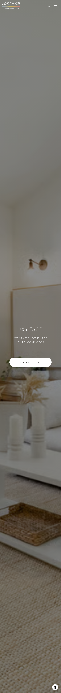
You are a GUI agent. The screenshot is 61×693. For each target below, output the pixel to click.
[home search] (49, 6)
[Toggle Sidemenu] (56, 6)
